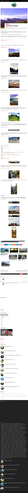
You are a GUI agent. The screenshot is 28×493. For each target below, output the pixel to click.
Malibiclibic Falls (7, 439)
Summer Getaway (9, 396)
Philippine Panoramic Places (3, 447)
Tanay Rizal (22, 453)
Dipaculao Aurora (9, 434)
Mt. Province (25, 443)
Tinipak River (20, 454)
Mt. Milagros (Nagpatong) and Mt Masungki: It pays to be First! (11, 386)
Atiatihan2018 (10, 426)
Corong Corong (14, 433)
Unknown (4, 277)
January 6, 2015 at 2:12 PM (24, 277)
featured (19, 435)
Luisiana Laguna (24, 438)
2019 (2, 320)
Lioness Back (2, 395)
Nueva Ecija (14, 445)
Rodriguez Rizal (8, 449)
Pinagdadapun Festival (17, 447)
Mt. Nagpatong (2, 443)
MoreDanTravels (3, 338)
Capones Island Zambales (18, 432)
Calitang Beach (9, 432)
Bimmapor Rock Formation (10, 429)
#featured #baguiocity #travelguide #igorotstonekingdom (17, 423)
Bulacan (13, 431)
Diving (16, 434)
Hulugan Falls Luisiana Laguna (7, 460)
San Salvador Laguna (3, 451)
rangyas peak (15, 448)
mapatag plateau (14, 439)
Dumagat (23, 434)
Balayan (7, 427)
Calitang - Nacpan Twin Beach (4, 432)
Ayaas (17, 426)
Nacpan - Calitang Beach (16, 444)
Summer (25, 451)
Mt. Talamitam (8, 444)
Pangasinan (9, 446)
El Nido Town (16, 435)
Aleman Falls (10, 424)
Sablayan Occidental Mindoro (16, 449)
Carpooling (23, 432)
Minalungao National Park (15, 440)
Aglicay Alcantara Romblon (3, 424)
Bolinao (22, 393)
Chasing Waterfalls (8, 394)
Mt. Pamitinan (13, 443)
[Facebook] (23, 1)
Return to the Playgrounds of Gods (9, 39)
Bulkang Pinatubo (16, 431)
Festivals (22, 435)
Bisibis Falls (21, 429)
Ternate (14, 454)
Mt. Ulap (12, 444)
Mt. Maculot (18, 442)
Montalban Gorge (2, 441)
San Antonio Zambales (24, 449)
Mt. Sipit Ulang (5, 444)
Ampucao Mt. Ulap (3, 425)
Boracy (4, 431)
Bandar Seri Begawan (15, 427)
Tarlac (5, 454)
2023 (2, 318)
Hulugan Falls (21, 394)
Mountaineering (15, 395)
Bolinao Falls (17, 430)
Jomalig (8, 437)
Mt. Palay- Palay (6, 443)
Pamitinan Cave (22, 445)
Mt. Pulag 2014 (5, 40)
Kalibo (10, 437)
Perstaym (24, 446)
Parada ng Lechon (13, 446)
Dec (1, 325)
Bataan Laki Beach (15, 428)
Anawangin (7, 425)
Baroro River (2, 428)
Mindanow (23, 440)
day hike (2, 434)
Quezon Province (7, 448)
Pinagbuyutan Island (12, 447)
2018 (2, 321)
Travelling (24, 396)
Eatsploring (6, 435)
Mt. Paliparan (10, 443)
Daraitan (24, 433)
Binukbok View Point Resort (16, 429)
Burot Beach (20, 431)
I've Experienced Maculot (6, 92)
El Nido (14, 394)
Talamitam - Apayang (7, 453)
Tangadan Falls (13, 396)
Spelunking (6, 396)
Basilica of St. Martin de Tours (10, 428)
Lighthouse (11, 438)
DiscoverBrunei (13, 434)
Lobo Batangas (20, 438)
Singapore (16, 451)
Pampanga (2, 446)
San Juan (12, 450)
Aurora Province (14, 426)
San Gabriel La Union (8, 450)
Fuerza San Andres (9, 436)
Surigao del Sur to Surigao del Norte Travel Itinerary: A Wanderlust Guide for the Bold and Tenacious (4, 254)
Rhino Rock (21, 448)
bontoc (23, 430)
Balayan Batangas (10, 427)
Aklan (7, 424)
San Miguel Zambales (25, 450)
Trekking (2, 397)
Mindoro (25, 440)
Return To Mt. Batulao (6, 47)
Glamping (16, 436)
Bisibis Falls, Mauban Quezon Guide (21, 260)
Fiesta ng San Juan (3, 436)
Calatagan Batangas (3, 394)
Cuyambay (22, 433)
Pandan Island (5, 446)
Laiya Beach (2, 438)
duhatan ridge (19, 434)
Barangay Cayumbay (23, 427)
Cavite (1, 433)
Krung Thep (20, 437)
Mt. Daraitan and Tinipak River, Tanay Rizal (9, 359)
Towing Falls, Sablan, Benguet (6, 168)
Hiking (18, 394)
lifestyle (8, 438)
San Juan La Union (20, 450)
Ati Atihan (7, 426)
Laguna (25, 437)
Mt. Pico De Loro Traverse (7, 158)
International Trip (2, 437)
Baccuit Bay (20, 426)
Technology (17, 396)
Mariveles (23, 439)
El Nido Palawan (12, 435)
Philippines (8, 447)
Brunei (6, 431)
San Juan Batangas (15, 450)
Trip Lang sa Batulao (18, 122)
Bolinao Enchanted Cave (12, 430)
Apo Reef (6, 393)
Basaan (5, 428)
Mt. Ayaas (5, 442)
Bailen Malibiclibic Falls (3, 427)
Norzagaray (11, 445)
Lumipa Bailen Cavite (3, 439)
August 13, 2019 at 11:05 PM (24, 281)
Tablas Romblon (2, 453)
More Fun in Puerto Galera (6, 78)
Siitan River (13, 451)
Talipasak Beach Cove (12, 453)
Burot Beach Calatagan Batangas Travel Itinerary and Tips (11, 368)
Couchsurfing (18, 433)
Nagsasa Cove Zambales (3, 445)
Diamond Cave (5, 434)
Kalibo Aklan (13, 437)
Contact (2, 339)
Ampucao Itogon (2, 393)
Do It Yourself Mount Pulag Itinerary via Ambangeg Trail (10, 469)
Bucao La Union (9, 431)
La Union (25, 394)
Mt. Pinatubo (21, 443)
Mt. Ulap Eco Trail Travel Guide (5, 266)
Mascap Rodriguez (3, 440)
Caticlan (25, 432)
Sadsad (20, 449)
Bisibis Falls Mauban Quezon (4, 430)
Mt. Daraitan (15, 442)
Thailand (17, 454)
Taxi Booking (8, 454)
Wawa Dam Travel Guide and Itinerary (8, 377)
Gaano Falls (13, 436)
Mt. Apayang (2, 442)
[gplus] (24, 1)
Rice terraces (25, 448)
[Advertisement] (14, 303)
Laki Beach (5, 438)
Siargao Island (9, 451)
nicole (3, 281)
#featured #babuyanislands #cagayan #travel (5, 423)
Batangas (7, 24)
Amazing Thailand (20, 424)
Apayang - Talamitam (17, 425)
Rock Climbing (2, 396)
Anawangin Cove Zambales (11, 425)
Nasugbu (8, 445)
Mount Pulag (12, 395)
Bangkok (19, 427)
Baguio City (15, 393)
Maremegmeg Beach (19, 439)
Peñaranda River (20, 446)
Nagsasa (24, 444)
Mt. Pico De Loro (17, 443)
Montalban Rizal (7, 441)
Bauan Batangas (22, 428)
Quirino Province (25, 395)
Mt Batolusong (24, 441)
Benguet (20, 393)
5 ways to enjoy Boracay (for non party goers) (8, 135)
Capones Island (13, 432)
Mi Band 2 (11, 440)
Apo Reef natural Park (10, 393)
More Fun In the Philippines (7, 395)
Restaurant (18, 448)
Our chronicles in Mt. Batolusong (21, 253)
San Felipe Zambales (3, 450)
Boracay (2, 431)
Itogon (6, 437)
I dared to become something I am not (13, 253)
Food (16, 394)
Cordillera (12, 394)
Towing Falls (23, 454)
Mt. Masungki (22, 442)
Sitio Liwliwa (19, 451)
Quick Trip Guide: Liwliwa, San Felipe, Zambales (10, 350)
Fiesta (24, 435)
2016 (2, 323)
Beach (17, 393)
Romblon (11, 449)
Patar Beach (17, 446)
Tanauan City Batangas (18, 453)
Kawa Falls (17, 437)
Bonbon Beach (20, 430)
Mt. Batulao (4, 46)
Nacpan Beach (20, 444)
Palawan (19, 445)
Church (8, 433)
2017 (2, 322)
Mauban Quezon (7, 440)
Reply (3, 279)
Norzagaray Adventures (6, 127)
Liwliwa (17, 438)
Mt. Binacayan (11, 442)
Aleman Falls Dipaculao (15, 424)
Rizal (1, 449)
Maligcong (11, 439)
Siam (6, 451)
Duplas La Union (2, 435)
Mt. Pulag (2, 444)
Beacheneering (2, 429)
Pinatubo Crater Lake (21, 395)
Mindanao (20, 440)
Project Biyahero (2, 448)
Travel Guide (21, 396)
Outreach (17, 445)
